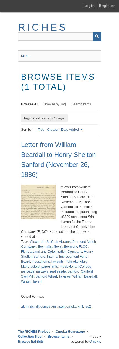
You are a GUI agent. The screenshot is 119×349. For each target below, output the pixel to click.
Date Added (70, 130)
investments (41, 261)
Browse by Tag (55, 104)
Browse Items (58, 337)
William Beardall (84, 276)
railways (42, 271)
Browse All (29, 104)
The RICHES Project (34, 332)
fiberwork (70, 247)
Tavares (65, 276)
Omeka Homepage (70, 332)
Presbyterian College (75, 266)
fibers (57, 247)
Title (41, 130)
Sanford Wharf (46, 276)
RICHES (43, 27)
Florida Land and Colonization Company (51, 252)
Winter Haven (31, 281)
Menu (25, 56)
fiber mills (44, 247)
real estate (58, 271)
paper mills (49, 266)
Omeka (94, 341)
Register (107, 5)
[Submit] (97, 36)
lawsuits (57, 261)
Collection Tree (30, 337)
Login (89, 5)
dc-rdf (34, 306)
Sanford (73, 271)
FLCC (83, 247)
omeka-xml (74, 306)
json (61, 306)
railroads (27, 271)
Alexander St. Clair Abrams (50, 242)
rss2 (88, 306)
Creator (52, 130)
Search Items (81, 104)
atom (25, 306)
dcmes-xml (48, 306)
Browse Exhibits (31, 341)
